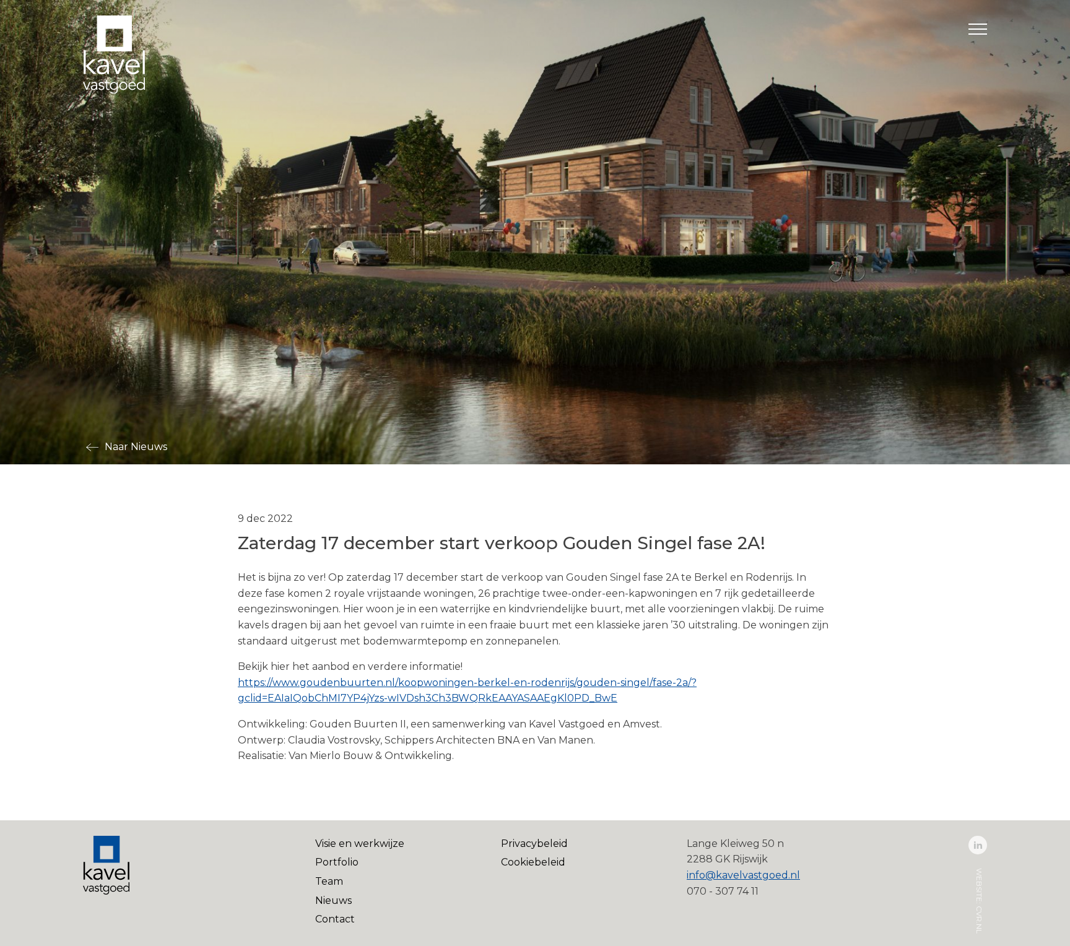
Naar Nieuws (136, 447)
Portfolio (337, 862)
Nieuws (333, 900)
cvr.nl (979, 919)
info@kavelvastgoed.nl (743, 875)
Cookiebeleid (533, 862)
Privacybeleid (534, 843)
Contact (335, 919)
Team (329, 881)
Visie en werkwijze (359, 843)
